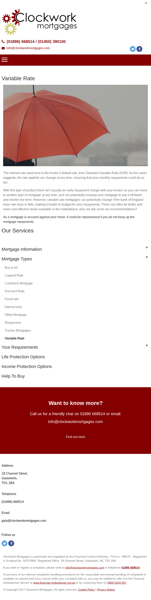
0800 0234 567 (117, 582)
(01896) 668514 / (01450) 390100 (36, 41)
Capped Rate (14, 275)
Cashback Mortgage (19, 283)
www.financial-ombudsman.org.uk (54, 582)
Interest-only (13, 307)
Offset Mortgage (16, 314)
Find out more (75, 437)
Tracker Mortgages (18, 330)
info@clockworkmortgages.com (28, 48)
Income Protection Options (27, 366)
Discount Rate (15, 291)
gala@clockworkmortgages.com (24, 520)
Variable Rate (14, 338)
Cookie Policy (86, 589)
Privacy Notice (106, 589)
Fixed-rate (12, 299)
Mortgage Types (17, 258)
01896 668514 (92, 414)
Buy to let (11, 267)
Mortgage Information (22, 249)
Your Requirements (20, 347)
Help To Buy (13, 376)
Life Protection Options (23, 356)
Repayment (13, 322)
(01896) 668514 (13, 501)
